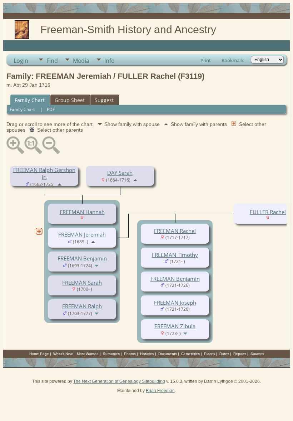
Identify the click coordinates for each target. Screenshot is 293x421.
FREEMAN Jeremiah (82, 234)
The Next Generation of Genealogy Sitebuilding (119, 381)
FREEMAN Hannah (82, 211)
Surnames (111, 354)
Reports (239, 354)
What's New (63, 354)
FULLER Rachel (268, 211)
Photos (130, 354)
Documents (167, 354)
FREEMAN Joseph (175, 302)
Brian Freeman (160, 390)
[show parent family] (59, 183)
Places (209, 354)
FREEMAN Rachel (175, 230)
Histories (147, 354)
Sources (257, 354)
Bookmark (233, 60)
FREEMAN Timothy (175, 254)
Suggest (104, 100)
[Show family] (97, 265)
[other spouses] (39, 231)
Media (81, 61)
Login (21, 61)
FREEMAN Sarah (82, 282)
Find (52, 61)
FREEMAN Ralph (82, 306)
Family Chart (30, 100)
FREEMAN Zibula (174, 326)
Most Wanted (88, 354)
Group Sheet (70, 100)
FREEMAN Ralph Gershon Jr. (44, 173)
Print (205, 60)
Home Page (39, 354)
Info (109, 61)
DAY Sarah (120, 172)
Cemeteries (190, 354)
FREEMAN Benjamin (82, 258)
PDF (51, 109)
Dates (224, 354)
